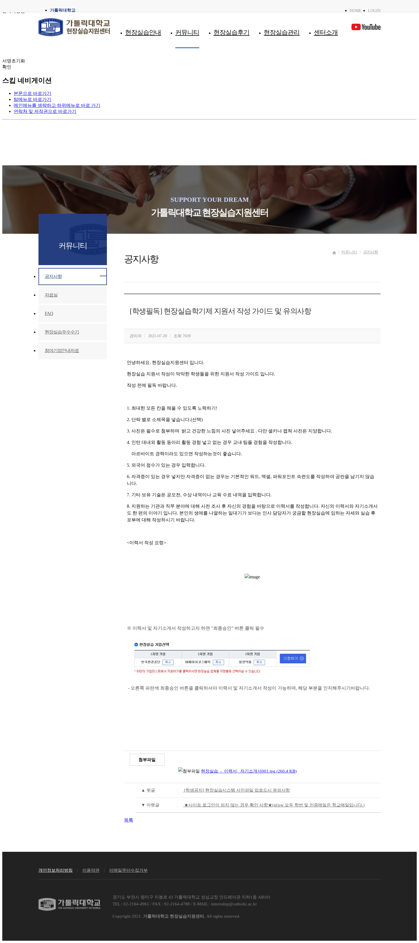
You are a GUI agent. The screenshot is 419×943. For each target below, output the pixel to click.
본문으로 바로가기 (32, 93)
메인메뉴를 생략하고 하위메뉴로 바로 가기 (57, 105)
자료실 (51, 294)
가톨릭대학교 (63, 10)
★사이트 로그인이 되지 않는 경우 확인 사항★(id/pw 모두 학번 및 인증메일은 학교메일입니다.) (253, 804)
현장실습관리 (282, 32)
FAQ (49, 313)
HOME (355, 10)
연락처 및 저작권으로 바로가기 (45, 111)
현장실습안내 (143, 32)
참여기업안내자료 (62, 350)
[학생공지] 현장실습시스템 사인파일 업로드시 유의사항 (215, 790)
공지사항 (370, 252)
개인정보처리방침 (55, 870)
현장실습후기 (231, 32)
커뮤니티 (187, 32)
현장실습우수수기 (62, 332)
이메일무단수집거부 (128, 870)
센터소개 (326, 32)
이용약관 (90, 870)
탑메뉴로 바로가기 (32, 99)
